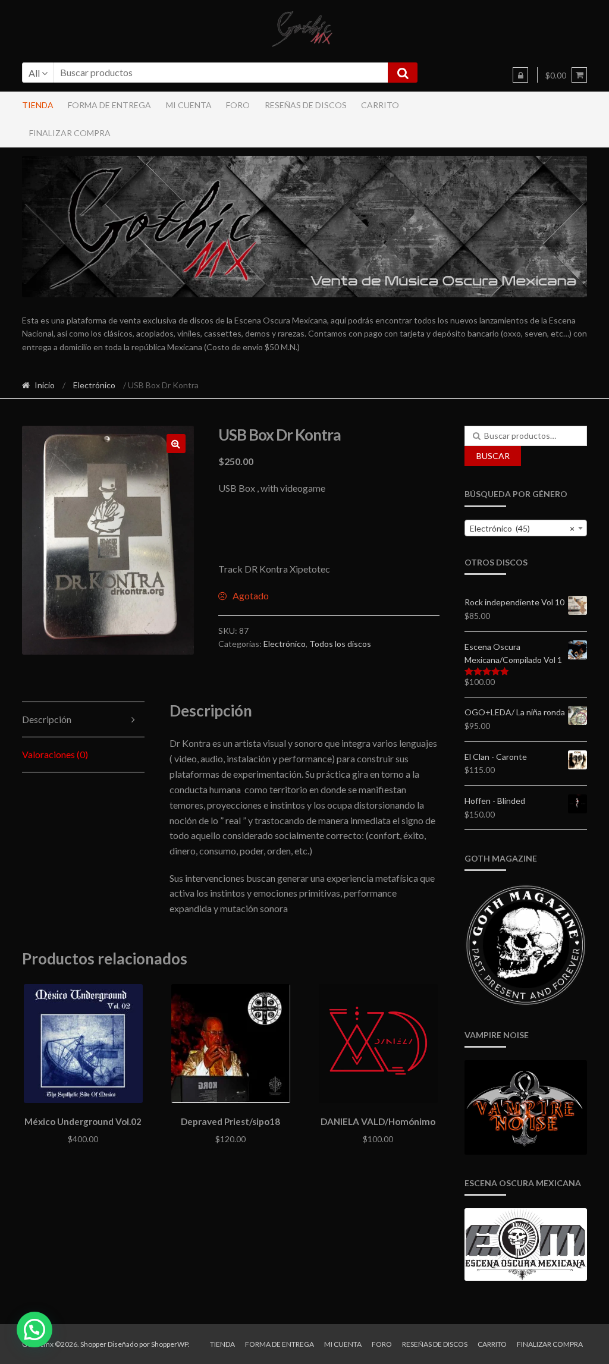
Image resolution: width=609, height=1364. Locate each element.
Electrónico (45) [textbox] (522, 528)
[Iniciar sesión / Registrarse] (520, 75)
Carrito (380, 105)
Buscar (493, 456)
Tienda (38, 105)
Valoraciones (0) (55, 754)
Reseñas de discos (306, 105)
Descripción (46, 719)
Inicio (44, 385)
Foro (238, 105)
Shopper (93, 1344)
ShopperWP (169, 1344)
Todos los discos (340, 644)
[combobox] (526, 528)
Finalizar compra (70, 133)
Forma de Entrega (109, 105)
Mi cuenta (189, 105)
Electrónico (94, 385)
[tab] (83, 719)
